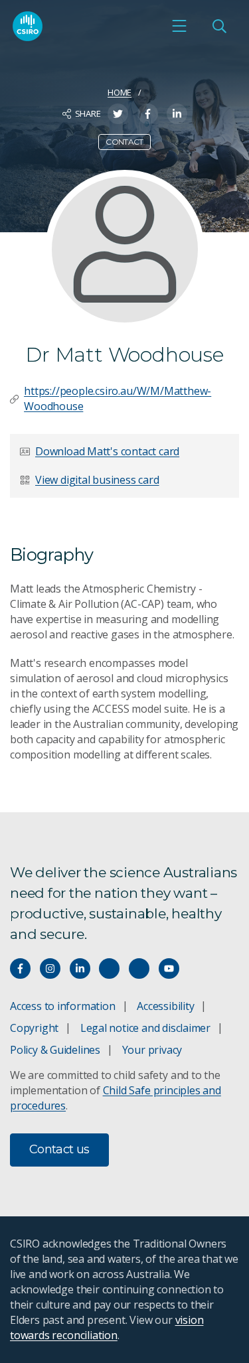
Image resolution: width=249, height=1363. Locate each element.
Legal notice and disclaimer (145, 1028)
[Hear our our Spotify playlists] (109, 968)
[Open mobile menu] (179, 25)
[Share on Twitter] (118, 114)
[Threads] (139, 968)
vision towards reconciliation (106, 1327)
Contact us (59, 1149)
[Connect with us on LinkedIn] (80, 968)
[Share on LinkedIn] (177, 114)
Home (119, 92)
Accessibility (165, 1006)
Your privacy (152, 1049)
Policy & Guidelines (55, 1049)
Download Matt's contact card (107, 451)
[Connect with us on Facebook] (20, 968)
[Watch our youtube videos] (169, 968)
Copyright (34, 1028)
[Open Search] (219, 25)
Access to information (63, 1006)
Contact (124, 142)
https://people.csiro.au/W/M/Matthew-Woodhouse (117, 398)
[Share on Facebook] (147, 114)
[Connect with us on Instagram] (50, 968)
